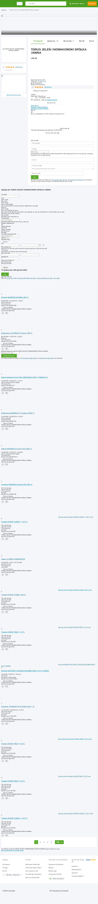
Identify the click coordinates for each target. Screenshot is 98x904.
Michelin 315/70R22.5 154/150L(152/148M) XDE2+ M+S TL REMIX (25, 671)
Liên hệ (4, 871)
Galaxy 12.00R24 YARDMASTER (13, 559)
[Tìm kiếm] (27, 3)
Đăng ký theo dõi (9, 356)
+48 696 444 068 (52, 100)
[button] (40, 90)
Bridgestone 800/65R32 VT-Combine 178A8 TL (17, 413)
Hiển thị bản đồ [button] (64, 128)
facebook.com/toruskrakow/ (39, 107)
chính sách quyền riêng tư (59, 180)
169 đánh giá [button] (18, 67)
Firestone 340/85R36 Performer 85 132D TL (16, 485)
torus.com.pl (34, 105)
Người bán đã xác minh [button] (38, 80)
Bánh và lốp (5, 850)
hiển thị (5, 267)
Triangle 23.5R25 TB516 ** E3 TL (13, 781)
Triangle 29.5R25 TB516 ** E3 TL (13, 744)
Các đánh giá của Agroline (33, 874)
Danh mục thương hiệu (32, 877)
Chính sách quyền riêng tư (33, 867)
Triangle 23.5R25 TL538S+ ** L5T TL (14, 522)
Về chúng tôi (6, 864)
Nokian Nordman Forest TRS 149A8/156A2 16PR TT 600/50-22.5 (24, 377)
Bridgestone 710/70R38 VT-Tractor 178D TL (16, 333)
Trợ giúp (4, 867)
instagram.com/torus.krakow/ (39, 108)
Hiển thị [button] (44, 100)
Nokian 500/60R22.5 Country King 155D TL (16, 449)
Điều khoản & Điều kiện (32, 864)
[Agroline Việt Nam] (8, 3)
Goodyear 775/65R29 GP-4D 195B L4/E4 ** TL (18, 707)
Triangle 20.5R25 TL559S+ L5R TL (13, 595)
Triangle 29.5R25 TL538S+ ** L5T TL (14, 818)
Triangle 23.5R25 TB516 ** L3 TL (13, 632)
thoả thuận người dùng (76, 180)
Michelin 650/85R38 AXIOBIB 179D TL (15, 297)
